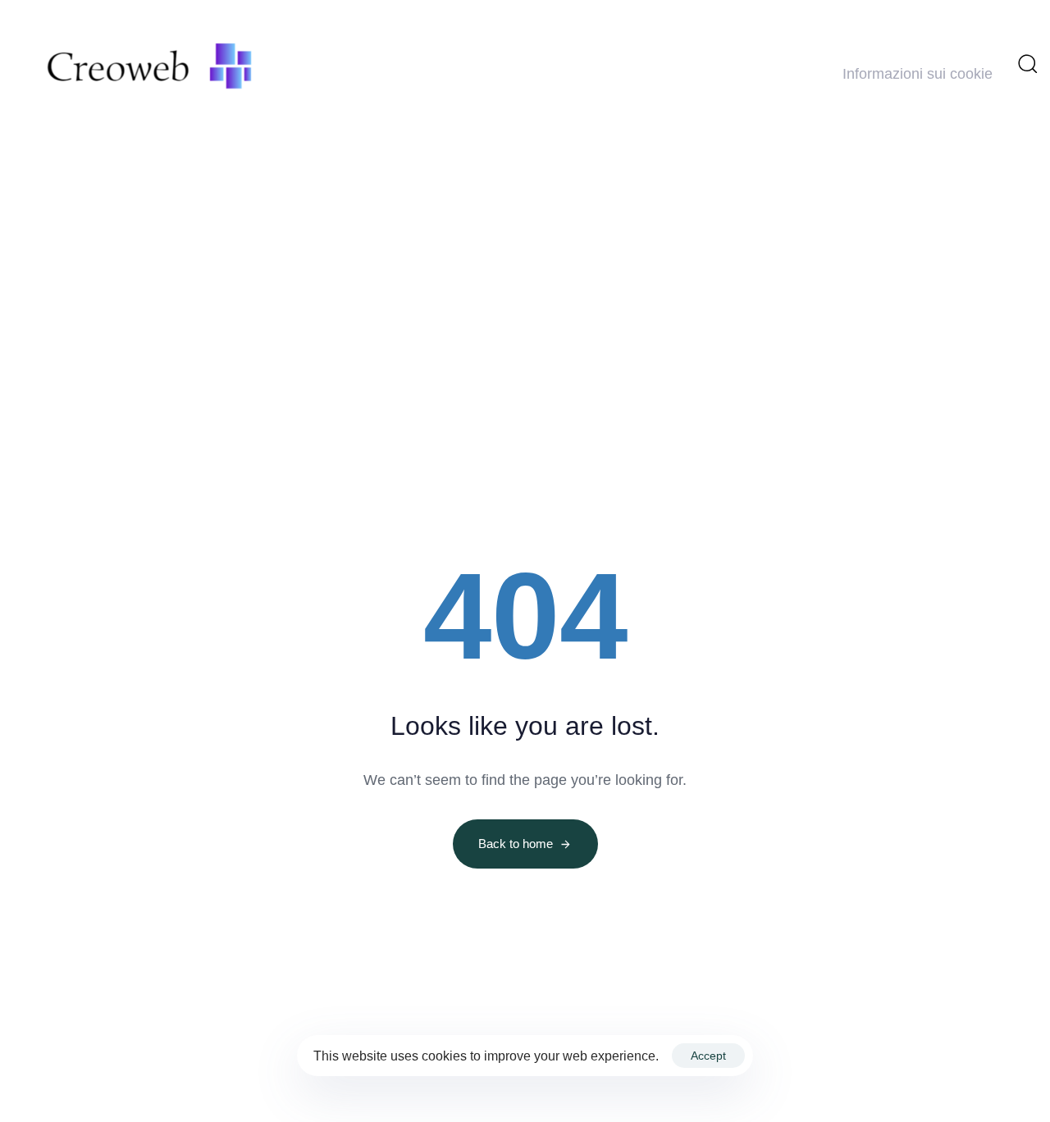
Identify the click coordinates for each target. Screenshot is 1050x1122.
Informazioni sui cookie (917, 74)
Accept (708, 1055)
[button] (1027, 63)
